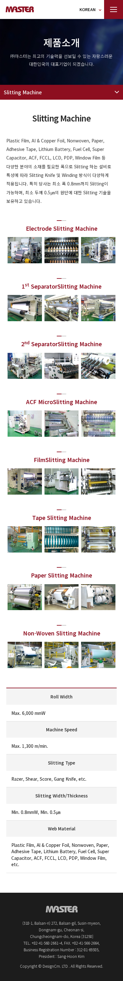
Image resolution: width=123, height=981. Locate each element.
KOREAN (87, 9)
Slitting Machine (23, 92)
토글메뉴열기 (113, 9)
